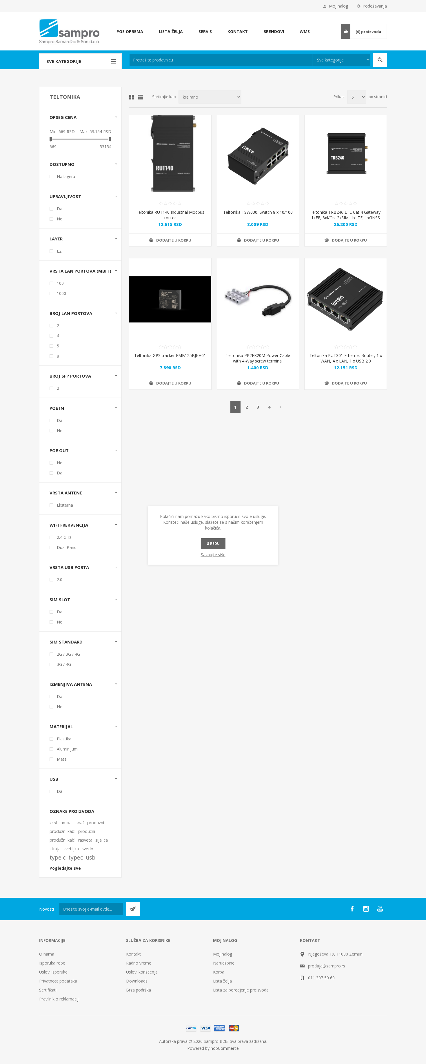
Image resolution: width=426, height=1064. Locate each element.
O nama (46, 954)
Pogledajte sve (65, 868)
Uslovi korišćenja (142, 972)
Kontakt (133, 954)
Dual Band (67, 547)
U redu (213, 543)
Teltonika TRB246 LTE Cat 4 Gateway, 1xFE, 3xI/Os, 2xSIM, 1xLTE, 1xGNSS (346, 214)
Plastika (64, 739)
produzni (95, 822)
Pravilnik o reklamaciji (59, 999)
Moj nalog (338, 6)
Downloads (137, 981)
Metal (62, 759)
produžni (86, 831)
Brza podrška (138, 990)
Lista (140, 97)
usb (90, 857)
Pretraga (380, 60)
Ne (59, 219)
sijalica (101, 840)
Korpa (218, 972)
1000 (61, 293)
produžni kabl (62, 840)
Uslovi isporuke (53, 972)
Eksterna (65, 505)
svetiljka (71, 848)
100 (60, 283)
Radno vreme (138, 963)
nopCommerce (225, 1048)
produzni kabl (62, 831)
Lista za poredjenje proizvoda (241, 990)
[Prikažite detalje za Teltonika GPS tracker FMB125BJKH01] (170, 299)
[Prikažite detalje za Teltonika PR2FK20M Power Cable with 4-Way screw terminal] (258, 299)
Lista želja (222, 981)
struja (55, 848)
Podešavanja (375, 6)
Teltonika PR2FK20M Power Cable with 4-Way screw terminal (258, 358)
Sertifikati (48, 990)
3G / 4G (64, 664)
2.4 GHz (64, 537)
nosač (79, 822)
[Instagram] (366, 908)
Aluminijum (67, 749)
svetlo (87, 848)
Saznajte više (213, 554)
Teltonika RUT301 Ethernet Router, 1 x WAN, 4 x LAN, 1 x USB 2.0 (346, 358)
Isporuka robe (52, 963)
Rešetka (131, 97)
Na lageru (66, 176)
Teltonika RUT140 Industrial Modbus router (170, 214)
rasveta (85, 840)
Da (59, 208)
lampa (66, 822)
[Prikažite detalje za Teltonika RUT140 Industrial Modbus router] (170, 156)
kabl (53, 822)
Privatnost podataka (58, 981)
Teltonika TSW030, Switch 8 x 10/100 (258, 212)
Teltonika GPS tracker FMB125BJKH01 (170, 355)
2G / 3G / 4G (68, 654)
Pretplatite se (133, 909)
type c (57, 857)
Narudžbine (223, 963)
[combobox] (221, 60)
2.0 (59, 579)
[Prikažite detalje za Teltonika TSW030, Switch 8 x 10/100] (258, 156)
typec (75, 857)
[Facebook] (352, 908)
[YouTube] (380, 908)
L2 (59, 251)
